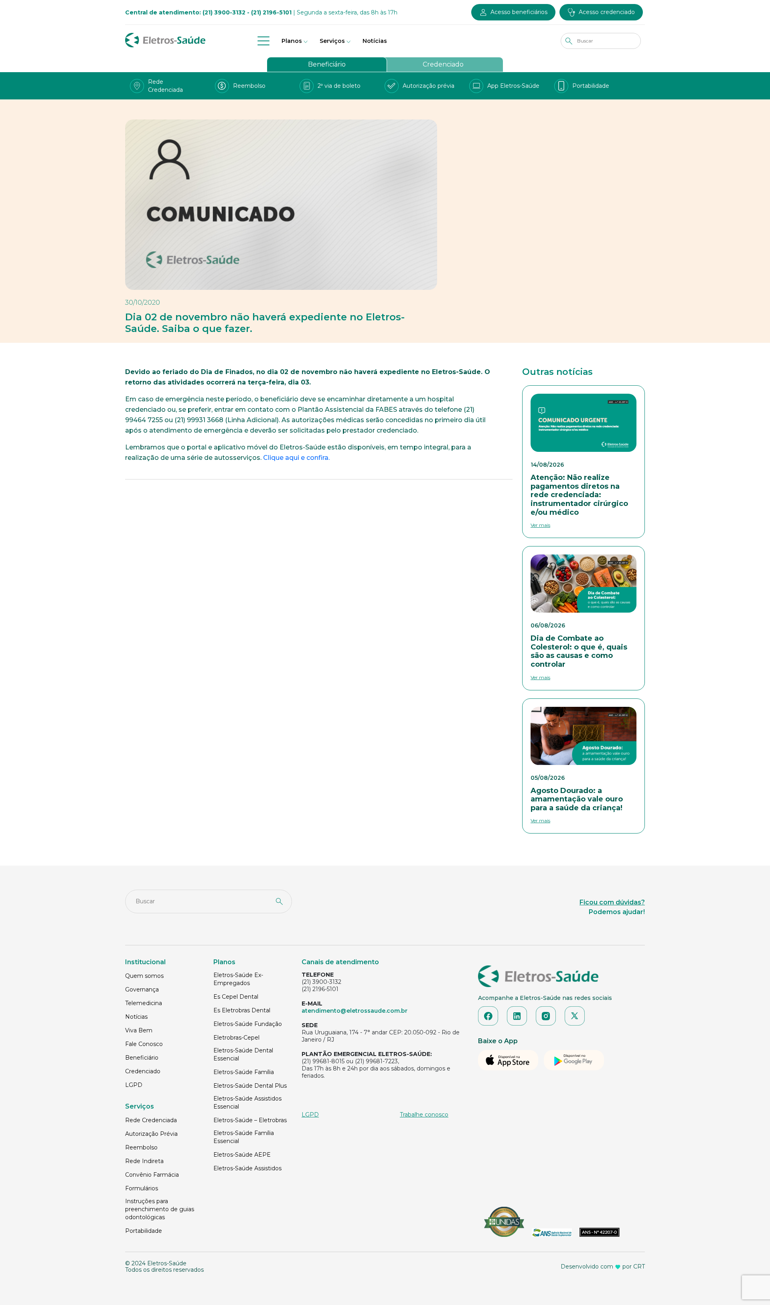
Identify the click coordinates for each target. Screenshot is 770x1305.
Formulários (141, 1188)
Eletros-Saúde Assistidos (247, 1168)
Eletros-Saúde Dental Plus (250, 1085)
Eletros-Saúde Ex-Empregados (238, 979)
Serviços (332, 41)
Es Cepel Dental (235, 996)
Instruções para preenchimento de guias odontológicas (159, 1209)
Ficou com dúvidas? (612, 902)
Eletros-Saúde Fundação (247, 1024)
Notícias (375, 41)
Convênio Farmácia (152, 1174)
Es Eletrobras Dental (241, 1010)
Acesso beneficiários (518, 12)
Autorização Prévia (151, 1133)
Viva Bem (138, 1030)
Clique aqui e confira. (296, 457)
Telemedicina (143, 1003)
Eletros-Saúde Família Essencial (243, 1137)
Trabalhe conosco (424, 1114)
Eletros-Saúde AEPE (242, 1154)
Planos (292, 41)
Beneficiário (327, 64)
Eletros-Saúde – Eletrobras (250, 1120)
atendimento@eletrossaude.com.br (354, 1010)
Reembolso (141, 1147)
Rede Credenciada (151, 1120)
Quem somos (144, 975)
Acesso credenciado (607, 12)
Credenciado (443, 64)
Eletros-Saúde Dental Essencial (243, 1054)
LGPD (133, 1085)
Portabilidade (143, 1230)
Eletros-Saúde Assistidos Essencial (247, 1102)
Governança (142, 989)
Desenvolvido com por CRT (603, 1266)
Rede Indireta (144, 1161)
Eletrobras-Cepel (236, 1037)
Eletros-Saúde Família (243, 1072)
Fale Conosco (144, 1044)
